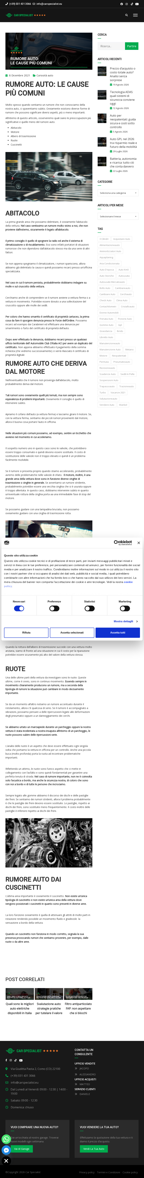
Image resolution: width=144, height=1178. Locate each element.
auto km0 (124, 269)
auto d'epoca (107, 269)
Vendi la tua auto (93, 1148)
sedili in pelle (127, 374)
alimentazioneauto (110, 245)
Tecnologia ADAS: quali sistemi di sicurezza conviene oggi (122, 97)
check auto (106, 300)
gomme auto (106, 324)
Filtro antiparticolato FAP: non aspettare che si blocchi (49, 1008)
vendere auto (107, 404)
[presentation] (11, 1004)
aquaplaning (106, 257)
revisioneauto (107, 367)
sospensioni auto (109, 380)
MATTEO (84, 1084)
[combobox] (118, 192)
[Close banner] (139, 543)
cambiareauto (122, 288)
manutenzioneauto (110, 343)
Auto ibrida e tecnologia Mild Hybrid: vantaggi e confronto (78, 1010)
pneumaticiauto (121, 361)
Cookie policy (130, 1172)
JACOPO (84, 1068)
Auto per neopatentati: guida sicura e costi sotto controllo (123, 121)
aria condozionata (109, 263)
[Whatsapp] (6, 1139)
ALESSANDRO (87, 1074)
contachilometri (108, 306)
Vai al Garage (21, 1148)
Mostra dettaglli (123, 621)
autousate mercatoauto (112, 281)
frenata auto (106, 318)
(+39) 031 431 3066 (20, 3)
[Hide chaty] (6, 1161)
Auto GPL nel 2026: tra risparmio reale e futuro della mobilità (123, 143)
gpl (120, 324)
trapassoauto (107, 386)
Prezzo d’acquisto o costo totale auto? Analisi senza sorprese (122, 74)
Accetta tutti (117, 632)
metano (129, 349)
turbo (103, 392)
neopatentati (119, 355)
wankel (123, 404)
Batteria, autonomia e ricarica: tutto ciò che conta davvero (123, 162)
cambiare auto (107, 294)
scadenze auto (108, 374)
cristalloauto (128, 306)
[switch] (54, 608)
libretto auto (106, 337)
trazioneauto (126, 386)
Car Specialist (33, 1172)
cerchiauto (126, 294)
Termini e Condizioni (108, 1172)
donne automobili (109, 312)
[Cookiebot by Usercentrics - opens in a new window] (116, 542)
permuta (104, 361)
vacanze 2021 (118, 392)
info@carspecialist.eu (49, 3)
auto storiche (107, 275)
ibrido (120, 331)
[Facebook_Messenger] (6, 1150)
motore (103, 355)
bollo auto (105, 288)
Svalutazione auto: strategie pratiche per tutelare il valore (19, 1008)
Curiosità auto (45, 75)
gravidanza (106, 331)
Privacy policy (86, 1172)
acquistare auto (121, 238)
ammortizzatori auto (110, 251)
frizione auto (125, 318)
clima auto (121, 300)
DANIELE (84, 1094)
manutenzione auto (110, 349)
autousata (124, 275)
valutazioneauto (108, 398)
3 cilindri (104, 238)
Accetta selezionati (72, 632)
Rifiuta (26, 632)
